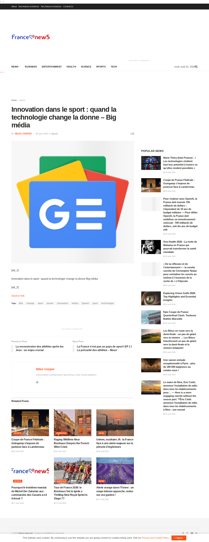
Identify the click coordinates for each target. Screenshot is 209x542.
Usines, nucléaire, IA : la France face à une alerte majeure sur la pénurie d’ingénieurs (114, 443)
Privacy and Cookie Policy (155, 537)
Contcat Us (68, 6)
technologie (108, 303)
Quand (85, 303)
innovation (62, 303)
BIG (21, 303)
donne (50, 303)
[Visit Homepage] (30, 37)
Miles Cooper (23, 133)
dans (40, 303)
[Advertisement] (139, 34)
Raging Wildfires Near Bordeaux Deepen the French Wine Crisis (71, 443)
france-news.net (25, 533)
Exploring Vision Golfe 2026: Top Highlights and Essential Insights (179, 296)
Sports (101, 66)
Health (71, 66)
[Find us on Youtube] (192, 533)
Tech (114, 66)
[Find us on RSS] (196, 533)
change (30, 303)
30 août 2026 (18, 451)
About (14, 6)
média (75, 303)
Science (86, 66)
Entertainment (52, 66)
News (14, 66)
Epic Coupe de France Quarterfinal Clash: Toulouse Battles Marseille (179, 315)
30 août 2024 (42, 133)
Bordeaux (61, 433)
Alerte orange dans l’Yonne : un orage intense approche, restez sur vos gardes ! (115, 491)
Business (31, 66)
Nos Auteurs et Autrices (29, 6)
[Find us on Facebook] (183, 533)
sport (95, 303)
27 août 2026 (18, 503)
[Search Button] (196, 67)
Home (14, 100)
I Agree (179, 538)
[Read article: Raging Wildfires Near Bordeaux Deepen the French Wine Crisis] (72, 422)
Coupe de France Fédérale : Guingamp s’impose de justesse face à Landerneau (27, 443)
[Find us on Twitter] (187, 533)
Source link (17, 295)
